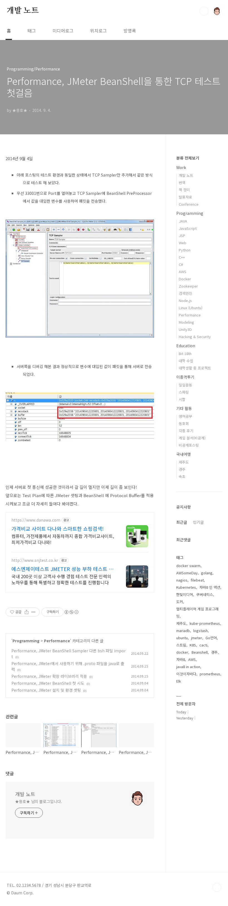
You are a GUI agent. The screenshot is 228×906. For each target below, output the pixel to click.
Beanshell (200, 652)
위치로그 (98, 30)
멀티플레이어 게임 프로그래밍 (197, 612)
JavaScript (188, 228)
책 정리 (184, 189)
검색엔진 (185, 293)
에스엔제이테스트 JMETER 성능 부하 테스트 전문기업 (62, 568)
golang (206, 572)
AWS (182, 271)
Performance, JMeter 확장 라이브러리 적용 (49, 676)
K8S (193, 645)
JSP (182, 235)
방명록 (129, 30)
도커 (179, 601)
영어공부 (185, 416)
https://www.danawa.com (35, 520)
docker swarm (188, 565)
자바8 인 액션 (209, 587)
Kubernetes (186, 587)
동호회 (184, 423)
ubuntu (182, 637)
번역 (182, 182)
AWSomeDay (187, 572)
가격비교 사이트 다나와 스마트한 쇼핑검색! (57, 528)
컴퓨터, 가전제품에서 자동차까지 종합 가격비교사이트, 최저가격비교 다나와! (62, 539)
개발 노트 (23, 11)
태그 (32, 30)
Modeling (186, 322)
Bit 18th (185, 353)
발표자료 (185, 197)
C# (181, 264)
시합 (182, 399)
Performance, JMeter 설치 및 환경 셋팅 (46, 690)
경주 (182, 469)
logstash (200, 630)
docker (182, 652)
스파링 (184, 392)
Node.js (185, 300)
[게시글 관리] (33, 612)
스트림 (181, 645)
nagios (181, 580)
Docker (185, 278)
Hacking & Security (195, 336)
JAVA (183, 221)
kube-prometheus (205, 623)
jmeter (196, 637)
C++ (182, 257)
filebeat (197, 580)
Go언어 (211, 637)
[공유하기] (26, 612)
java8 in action (188, 666)
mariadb (183, 630)
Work (181, 167)
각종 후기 (186, 430)
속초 (182, 476)
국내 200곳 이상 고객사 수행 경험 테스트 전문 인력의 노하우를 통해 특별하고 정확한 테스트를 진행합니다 (61, 579)
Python (184, 250)
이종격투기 (185, 377)
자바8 (180, 659)
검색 (204, 11)
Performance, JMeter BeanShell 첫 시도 (47, 683)
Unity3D (185, 329)
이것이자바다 (186, 673)
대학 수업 (186, 360)
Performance (57, 640)
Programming (26, 640)
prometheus (210, 673)
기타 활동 (184, 408)
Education (185, 345)
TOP (216, 887)
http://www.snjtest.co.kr (34, 560)
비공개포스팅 (189, 445)
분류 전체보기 (187, 158)
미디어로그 (63, 30)
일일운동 (185, 384)
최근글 (181, 522)
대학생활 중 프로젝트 (195, 368)
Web (182, 242)
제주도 (184, 462)
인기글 (198, 522)
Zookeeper (188, 286)
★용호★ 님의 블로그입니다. (38, 801)
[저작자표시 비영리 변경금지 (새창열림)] (71, 612)
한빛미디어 (184, 594)
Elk (178, 681)
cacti (203, 645)
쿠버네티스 (204, 594)
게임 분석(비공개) (192, 438)
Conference (189, 204)
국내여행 (183, 454)
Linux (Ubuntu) (190, 307)
